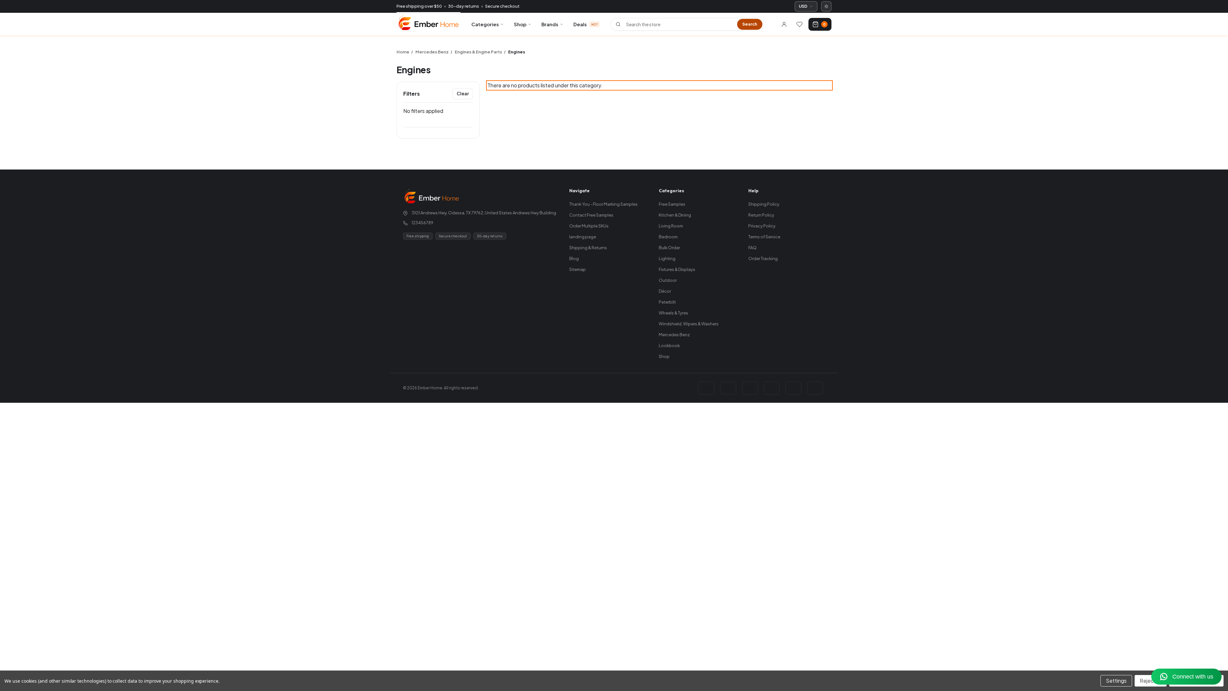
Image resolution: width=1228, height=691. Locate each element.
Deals (585, 24)
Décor (665, 291)
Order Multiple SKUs (589, 225)
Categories (485, 24)
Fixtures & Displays (677, 269)
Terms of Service (764, 236)
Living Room (671, 225)
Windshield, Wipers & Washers (689, 323)
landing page (582, 236)
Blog (574, 258)
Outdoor (668, 280)
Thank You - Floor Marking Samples (603, 204)
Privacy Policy (761, 225)
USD (803, 6)
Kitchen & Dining (675, 215)
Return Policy (761, 215)
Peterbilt (667, 302)
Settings (1116, 680)
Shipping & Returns (588, 247)
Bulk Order (669, 247)
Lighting (667, 258)
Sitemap (577, 269)
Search (749, 24)
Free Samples (672, 204)
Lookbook (669, 345)
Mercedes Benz (674, 334)
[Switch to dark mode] (826, 6)
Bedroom (668, 236)
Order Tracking (763, 258)
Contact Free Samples (591, 215)
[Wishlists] (799, 24)
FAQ (752, 247)
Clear (463, 93)
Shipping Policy (763, 204)
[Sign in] (784, 24)
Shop (520, 24)
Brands (549, 24)
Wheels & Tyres (673, 312)
